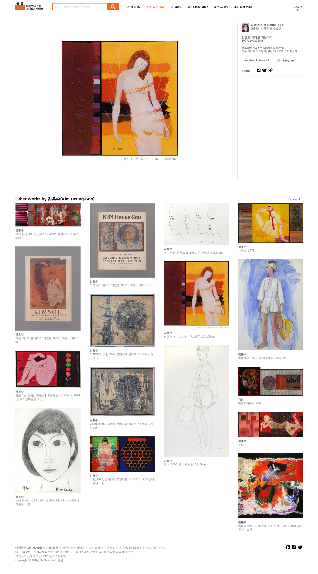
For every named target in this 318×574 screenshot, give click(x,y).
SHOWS (176, 7)
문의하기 (112, 547)
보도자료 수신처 (155, 547)
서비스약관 (96, 547)
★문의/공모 (221, 7)
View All (296, 199)
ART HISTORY (198, 7)
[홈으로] (30, 4)
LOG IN (298, 7)
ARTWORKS (155, 7)
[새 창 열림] (258, 70)
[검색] (113, 6)
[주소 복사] (270, 70)
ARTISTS (133, 7)
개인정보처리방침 (73, 547)
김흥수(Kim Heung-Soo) (267, 25)
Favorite (288, 60)
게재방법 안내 (243, 7)
